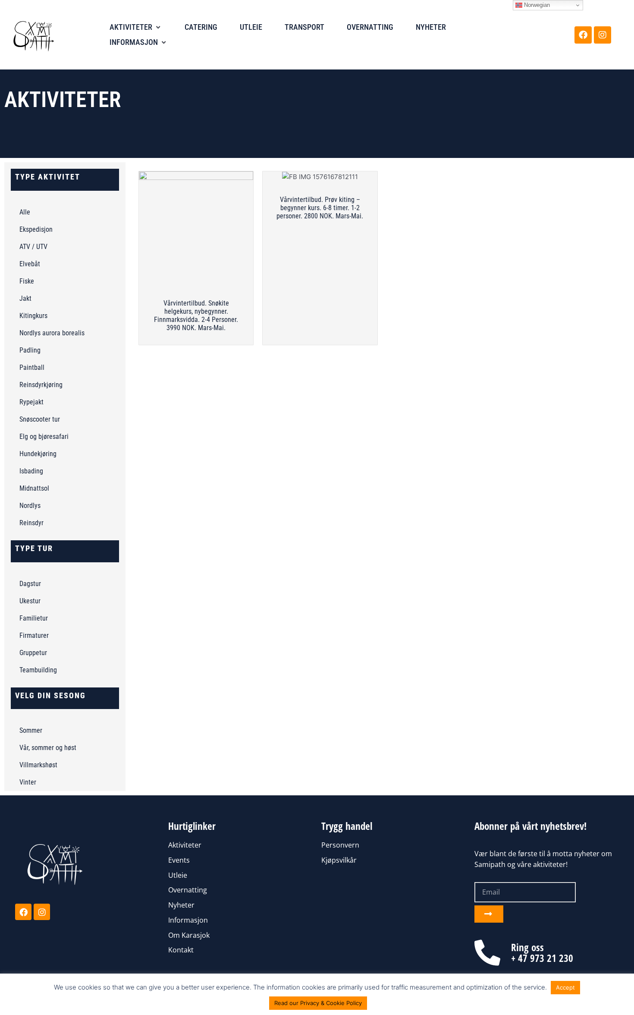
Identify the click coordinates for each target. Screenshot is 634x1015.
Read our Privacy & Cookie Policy (318, 1002)
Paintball (31, 367)
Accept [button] (565, 987)
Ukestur (30, 601)
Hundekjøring (37, 454)
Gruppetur (33, 653)
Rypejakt (31, 402)
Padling (30, 350)
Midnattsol (34, 488)
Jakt (25, 298)
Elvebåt (29, 264)
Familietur (33, 618)
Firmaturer (34, 635)
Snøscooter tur (39, 419)
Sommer (30, 730)
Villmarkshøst (38, 765)
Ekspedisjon (36, 229)
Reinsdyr (31, 523)
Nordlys (30, 505)
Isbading (31, 471)
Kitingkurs (33, 316)
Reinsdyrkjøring (41, 385)
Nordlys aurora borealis (52, 333)
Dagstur (30, 584)
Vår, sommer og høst (47, 748)
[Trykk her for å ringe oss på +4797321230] (487, 953)
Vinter (27, 782)
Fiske (26, 281)
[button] (135, 27)
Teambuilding (38, 670)
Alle (24, 212)
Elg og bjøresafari (44, 436)
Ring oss (527, 947)
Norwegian (536, 5)
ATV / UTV (33, 247)
